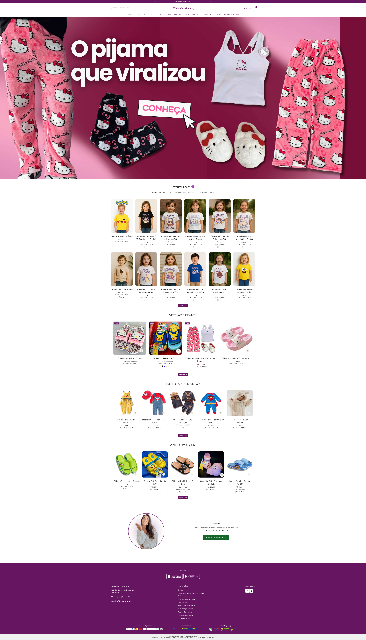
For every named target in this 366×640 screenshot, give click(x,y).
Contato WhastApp (216, 537)
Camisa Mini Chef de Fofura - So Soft (220, 237)
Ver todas (183, 374)
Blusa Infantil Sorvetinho (121, 289)
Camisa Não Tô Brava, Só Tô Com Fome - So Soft (146, 237)
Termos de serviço (184, 618)
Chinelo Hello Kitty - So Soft (130, 358)
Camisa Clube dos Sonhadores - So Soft (195, 291)
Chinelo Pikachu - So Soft (165, 358)
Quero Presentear (181, 15)
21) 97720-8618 (126, 597)
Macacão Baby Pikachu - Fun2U (126, 421)
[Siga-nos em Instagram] (251, 591)
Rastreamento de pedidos (186, 605)
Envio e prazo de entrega (186, 599)
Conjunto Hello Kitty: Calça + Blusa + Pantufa (201, 359)
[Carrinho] (254, 8)
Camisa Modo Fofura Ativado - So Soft (146, 291)
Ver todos (183, 305)
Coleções (195, 15)
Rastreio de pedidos (231, 15)
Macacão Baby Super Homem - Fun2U (211, 421)
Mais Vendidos (149, 15)
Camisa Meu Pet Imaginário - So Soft (244, 237)
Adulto (217, 15)
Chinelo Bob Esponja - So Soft (155, 482)
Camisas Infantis (158, 192)
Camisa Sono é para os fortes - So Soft (195, 237)
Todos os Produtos (134, 15)
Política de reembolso (185, 615)
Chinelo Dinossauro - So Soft (126, 481)
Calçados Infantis (206, 192)
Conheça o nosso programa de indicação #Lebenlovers (191, 594)
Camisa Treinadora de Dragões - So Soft (170, 291)
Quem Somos (182, 602)
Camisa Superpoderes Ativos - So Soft (170, 237)
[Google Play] (191, 578)
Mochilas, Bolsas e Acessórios (182, 192)
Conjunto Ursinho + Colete (183, 420)
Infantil (207, 15)
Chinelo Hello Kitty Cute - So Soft (236, 358)
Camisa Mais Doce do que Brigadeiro (219, 291)
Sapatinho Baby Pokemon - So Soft (211, 482)
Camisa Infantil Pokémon (122, 236)
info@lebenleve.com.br (123, 601)
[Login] (250, 8)
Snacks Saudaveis (164, 15)
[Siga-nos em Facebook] (247, 591)
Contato (180, 590)
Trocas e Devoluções (185, 612)
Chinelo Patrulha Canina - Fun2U (239, 482)
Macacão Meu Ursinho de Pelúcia (240, 421)
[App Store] (174, 578)
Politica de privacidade (185, 609)
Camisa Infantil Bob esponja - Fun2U (244, 291)
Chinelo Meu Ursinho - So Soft (183, 482)
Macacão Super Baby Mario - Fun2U (154, 421)
